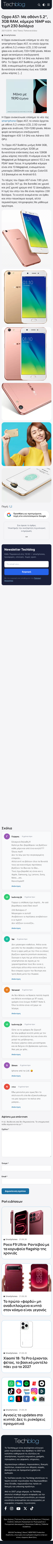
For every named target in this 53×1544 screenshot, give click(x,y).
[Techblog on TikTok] (31, 1508)
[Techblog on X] (25, 1508)
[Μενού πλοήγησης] (48, 4)
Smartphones (10, 35)
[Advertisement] (26, 706)
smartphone (9, 120)
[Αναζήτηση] (39, 5)
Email (4, 1176)
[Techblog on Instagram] (11, 1508)
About (25, 1532)
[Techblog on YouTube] (18, 1508)
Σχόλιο (5, 1129)
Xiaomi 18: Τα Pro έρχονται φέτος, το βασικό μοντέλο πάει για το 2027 (25, 1362)
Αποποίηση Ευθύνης (33, 1524)
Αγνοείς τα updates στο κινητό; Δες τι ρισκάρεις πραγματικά (24, 1419)
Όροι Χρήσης (9, 1519)
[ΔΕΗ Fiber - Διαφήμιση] (26, 96)
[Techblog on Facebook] (6, 1508)
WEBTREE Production (36, 1532)
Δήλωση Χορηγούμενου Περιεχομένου (30, 1522)
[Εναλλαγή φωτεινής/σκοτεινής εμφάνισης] (44, 4)
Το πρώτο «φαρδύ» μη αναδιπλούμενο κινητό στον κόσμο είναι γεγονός (24, 1305)
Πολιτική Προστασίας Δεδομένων (28, 1519)
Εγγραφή (26, 571)
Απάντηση (16, 886)
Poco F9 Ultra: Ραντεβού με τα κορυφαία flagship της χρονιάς (26, 1248)
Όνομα (5, 1163)
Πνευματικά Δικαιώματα (14, 1524)
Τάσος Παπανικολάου (27, 30)
